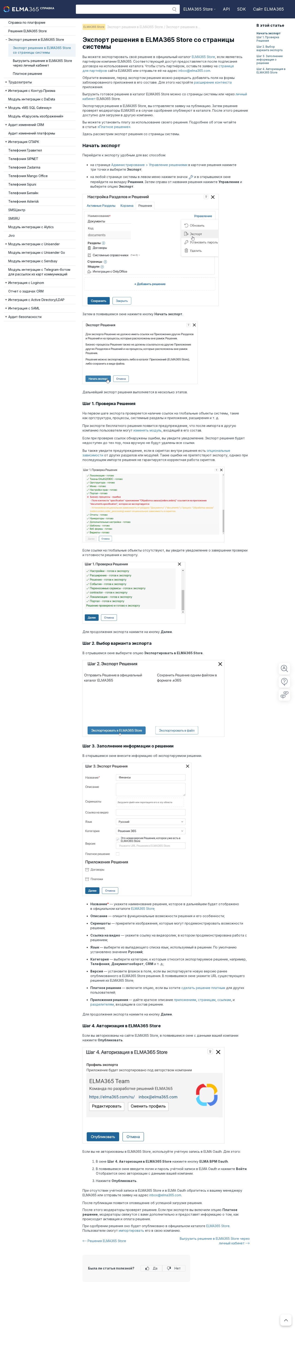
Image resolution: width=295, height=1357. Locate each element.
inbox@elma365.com (194, 71)
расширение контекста (213, 82)
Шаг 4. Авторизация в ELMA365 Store (271, 70)
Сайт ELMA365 (268, 9)
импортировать (131, 1230)
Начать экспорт (269, 33)
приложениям (185, 1000)
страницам (206, 1000)
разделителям (102, 1004)
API (226, 9)
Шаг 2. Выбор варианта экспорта (270, 48)
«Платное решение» (113, 127)
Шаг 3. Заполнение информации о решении (270, 59)
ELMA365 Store (203, 57)
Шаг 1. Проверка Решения (268, 38)
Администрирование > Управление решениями (149, 165)
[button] (174, 9)
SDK (241, 9)
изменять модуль (147, 430)
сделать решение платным (203, 988)
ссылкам (224, 1000)
